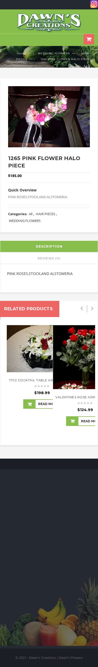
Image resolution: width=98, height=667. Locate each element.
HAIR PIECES (45, 214)
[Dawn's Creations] (49, 22)
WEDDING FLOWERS (54, 53)
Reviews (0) (49, 258)
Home (21, 53)
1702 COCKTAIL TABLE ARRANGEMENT (42, 380)
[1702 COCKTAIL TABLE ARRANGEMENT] (42, 348)
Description (49, 246)
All (30, 214)
